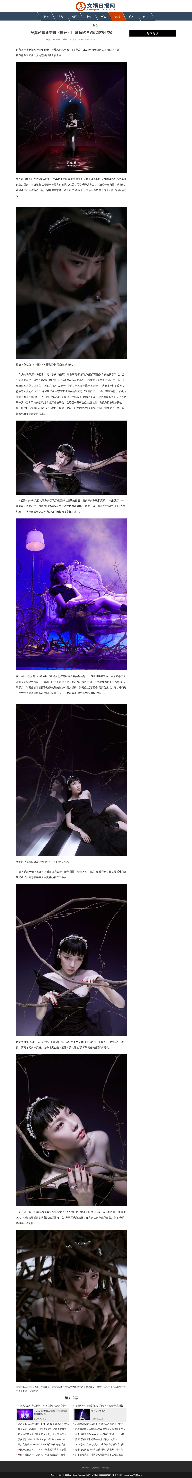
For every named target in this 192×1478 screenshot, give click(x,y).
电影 (89, 16)
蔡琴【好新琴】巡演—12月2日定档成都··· (96, 1439)
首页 (46, 16)
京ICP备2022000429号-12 (103, 1475)
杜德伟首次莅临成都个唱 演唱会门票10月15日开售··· (101, 1424)
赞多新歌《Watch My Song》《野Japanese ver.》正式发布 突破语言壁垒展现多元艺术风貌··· (64, 1439)
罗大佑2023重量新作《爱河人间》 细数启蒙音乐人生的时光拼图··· (51, 1429)
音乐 (117, 16)
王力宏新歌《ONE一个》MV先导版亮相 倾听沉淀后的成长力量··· (50, 1444)
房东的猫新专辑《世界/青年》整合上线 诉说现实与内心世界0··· (49, 1434)
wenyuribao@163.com (133, 1475)
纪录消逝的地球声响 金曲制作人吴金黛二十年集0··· (100, 1449)
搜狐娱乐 (96, 1467)
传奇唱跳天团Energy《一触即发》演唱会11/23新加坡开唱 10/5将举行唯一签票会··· (116, 1434)
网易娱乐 (86, 1467)
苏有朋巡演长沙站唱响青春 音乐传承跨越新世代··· (100, 1429)
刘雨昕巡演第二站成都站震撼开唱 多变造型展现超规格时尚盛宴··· (107, 1454)
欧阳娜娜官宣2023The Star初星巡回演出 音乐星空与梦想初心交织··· (52, 1449)
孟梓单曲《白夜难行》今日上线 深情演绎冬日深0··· (43, 1424)
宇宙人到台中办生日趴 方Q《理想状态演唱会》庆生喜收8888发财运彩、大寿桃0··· (60, 1405)
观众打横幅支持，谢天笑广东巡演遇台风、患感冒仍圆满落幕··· (49, 1454)
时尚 (145, 16)
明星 (74, 16)
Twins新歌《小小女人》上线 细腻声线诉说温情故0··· (101, 1444)
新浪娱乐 (106, 1467)
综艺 (131, 16)
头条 (60, 16)
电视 (103, 16)
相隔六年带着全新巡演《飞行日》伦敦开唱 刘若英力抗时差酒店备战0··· (110, 1405)
